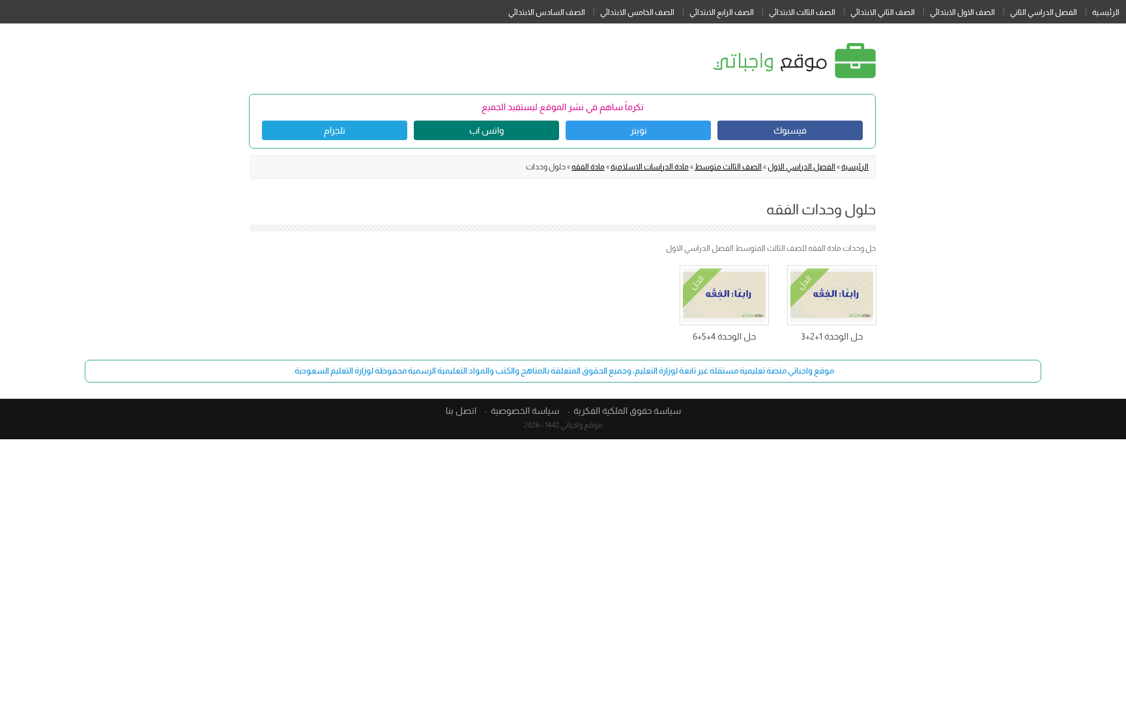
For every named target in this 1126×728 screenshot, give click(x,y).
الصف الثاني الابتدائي (882, 12)
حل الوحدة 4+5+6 (724, 336)
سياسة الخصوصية (525, 410)
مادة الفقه (588, 166)
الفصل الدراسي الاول (801, 166)
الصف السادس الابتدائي (546, 12)
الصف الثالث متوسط (728, 166)
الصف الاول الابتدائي (962, 12)
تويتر (638, 130)
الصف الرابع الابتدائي (721, 12)
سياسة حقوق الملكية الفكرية (627, 410)
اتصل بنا (461, 410)
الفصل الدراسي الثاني (1043, 12)
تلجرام (334, 130)
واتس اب (486, 130)
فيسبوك (790, 130)
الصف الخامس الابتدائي (637, 12)
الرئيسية (1105, 12)
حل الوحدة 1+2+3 (832, 336)
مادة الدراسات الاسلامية (650, 166)
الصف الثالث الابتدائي (802, 12)
